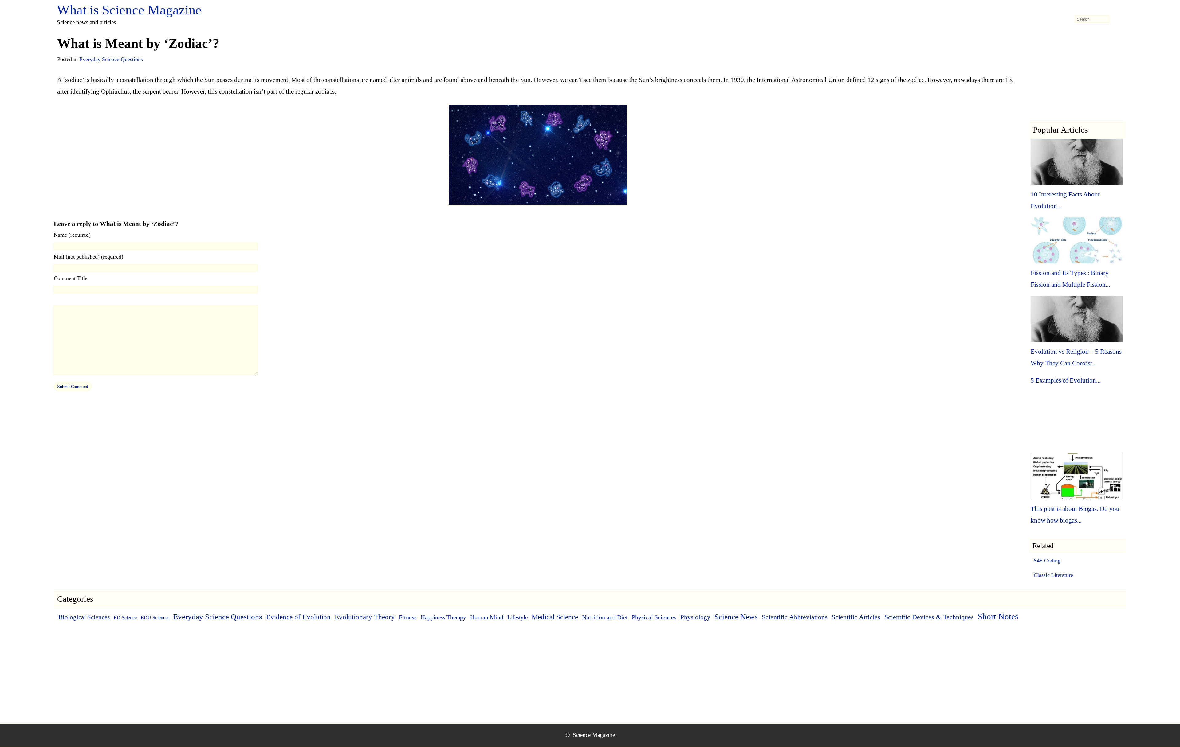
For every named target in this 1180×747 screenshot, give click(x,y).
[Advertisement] (1077, 83)
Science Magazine (594, 735)
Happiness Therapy (443, 617)
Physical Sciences (654, 617)
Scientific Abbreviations (795, 617)
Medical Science (555, 617)
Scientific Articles (856, 617)
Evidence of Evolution (298, 617)
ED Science (125, 617)
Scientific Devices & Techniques (929, 617)
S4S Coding (1047, 561)
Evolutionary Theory (365, 617)
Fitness (408, 617)
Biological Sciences (84, 617)
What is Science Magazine (129, 10)
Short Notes (998, 616)
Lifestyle (517, 617)
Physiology (695, 617)
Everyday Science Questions (111, 59)
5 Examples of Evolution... (1066, 380)
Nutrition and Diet (605, 617)
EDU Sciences (155, 617)
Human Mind (486, 617)
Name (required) (72, 235)
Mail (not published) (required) (88, 257)
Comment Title (70, 278)
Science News (736, 617)
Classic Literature (1053, 575)
